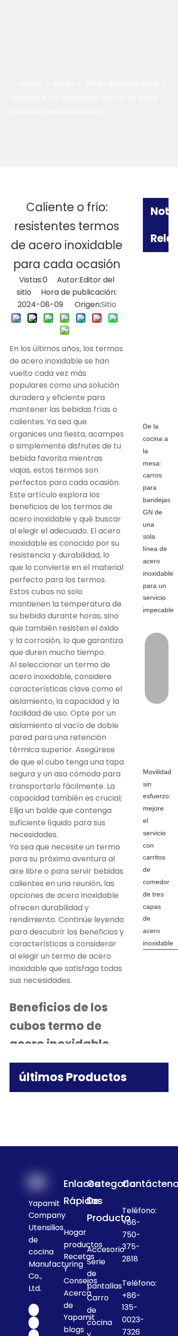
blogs (74, 1329)
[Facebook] (33, 1310)
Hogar (75, 1232)
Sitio (108, 304)
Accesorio (105, 1249)
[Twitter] (33, 1323)
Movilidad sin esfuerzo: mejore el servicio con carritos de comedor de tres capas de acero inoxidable (158, 857)
